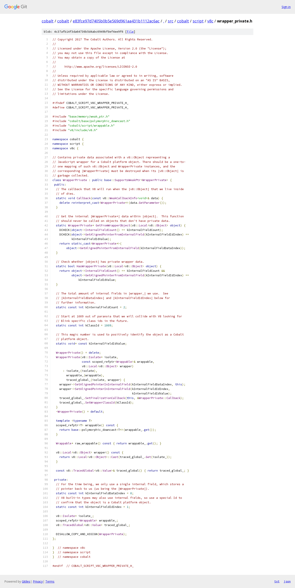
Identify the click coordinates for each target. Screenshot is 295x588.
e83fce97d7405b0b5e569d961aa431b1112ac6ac (116, 21)
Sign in (286, 7)
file (130, 31)
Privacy (38, 581)
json (287, 581)
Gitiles (26, 581)
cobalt (48, 21)
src (170, 21)
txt (276, 581)
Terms (49, 581)
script (198, 21)
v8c (210, 21)
